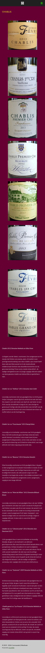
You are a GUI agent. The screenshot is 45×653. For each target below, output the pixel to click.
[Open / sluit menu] (41, 3)
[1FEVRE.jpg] (22, 35)
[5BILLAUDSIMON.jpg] (22, 201)
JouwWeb (11, 647)
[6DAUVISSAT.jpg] (22, 242)
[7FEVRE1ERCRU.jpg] (22, 283)
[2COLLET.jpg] (22, 76)
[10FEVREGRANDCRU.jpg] (22, 323)
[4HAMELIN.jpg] (22, 159)
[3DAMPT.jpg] (22, 118)
